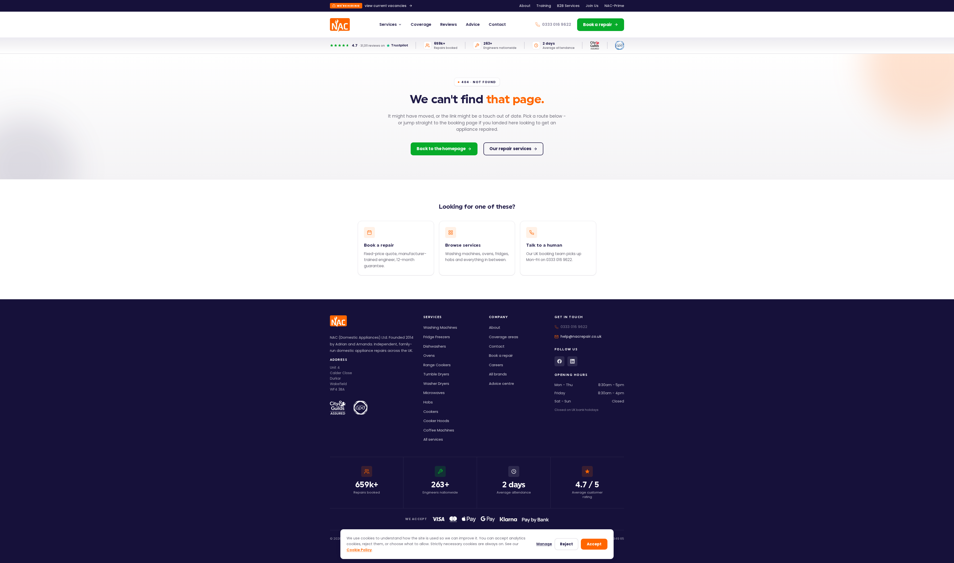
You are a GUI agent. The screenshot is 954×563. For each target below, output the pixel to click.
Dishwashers (434, 346)
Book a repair (501, 355)
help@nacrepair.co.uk (580, 336)
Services (388, 24)
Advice (473, 24)
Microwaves (434, 392)
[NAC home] (340, 25)
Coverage (421, 24)
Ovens (429, 355)
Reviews (448, 24)
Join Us (592, 5)
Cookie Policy (359, 549)
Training (543, 5)
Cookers (430, 411)
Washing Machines (440, 327)
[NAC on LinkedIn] (572, 361)
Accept (594, 544)
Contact (497, 24)
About (524, 5)
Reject (566, 544)
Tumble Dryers (436, 374)
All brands (498, 374)
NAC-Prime (614, 5)
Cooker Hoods (436, 420)
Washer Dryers (436, 383)
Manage (544, 543)
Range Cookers (437, 365)
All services (433, 439)
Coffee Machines (438, 430)
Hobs (428, 402)
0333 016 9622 (573, 326)
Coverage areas (503, 336)
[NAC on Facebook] (559, 361)
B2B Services (568, 5)
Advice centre (501, 383)
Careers (496, 365)
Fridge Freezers (436, 336)
